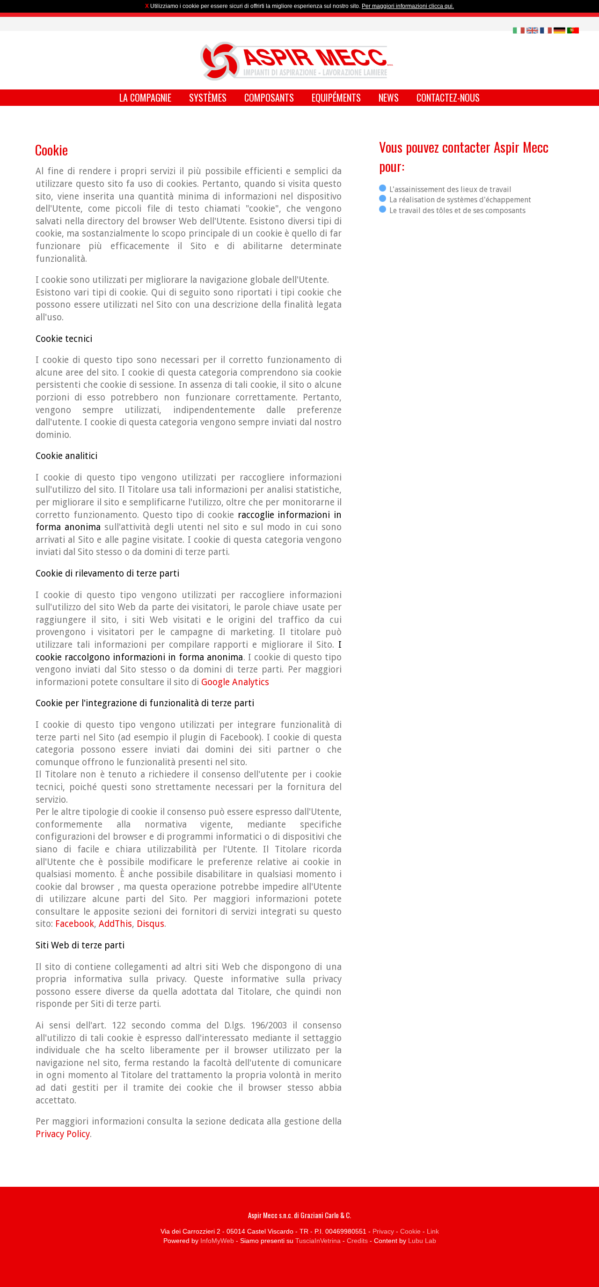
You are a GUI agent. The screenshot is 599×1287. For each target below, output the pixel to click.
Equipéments (336, 97)
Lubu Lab (422, 1240)
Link (433, 1231)
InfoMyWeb (217, 1240)
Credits (357, 1240)
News (389, 97)
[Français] (546, 30)
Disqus (150, 923)
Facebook (74, 923)
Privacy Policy (63, 1134)
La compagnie (145, 97)
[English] (532, 30)
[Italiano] (519, 30)
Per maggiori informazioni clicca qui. (408, 6)
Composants (269, 97)
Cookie (410, 1231)
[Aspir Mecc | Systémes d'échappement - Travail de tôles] (296, 61)
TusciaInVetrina (318, 1240)
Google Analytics (235, 682)
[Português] (573, 30)
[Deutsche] (559, 30)
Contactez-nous (448, 97)
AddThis (115, 923)
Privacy (383, 1231)
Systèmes (207, 97)
